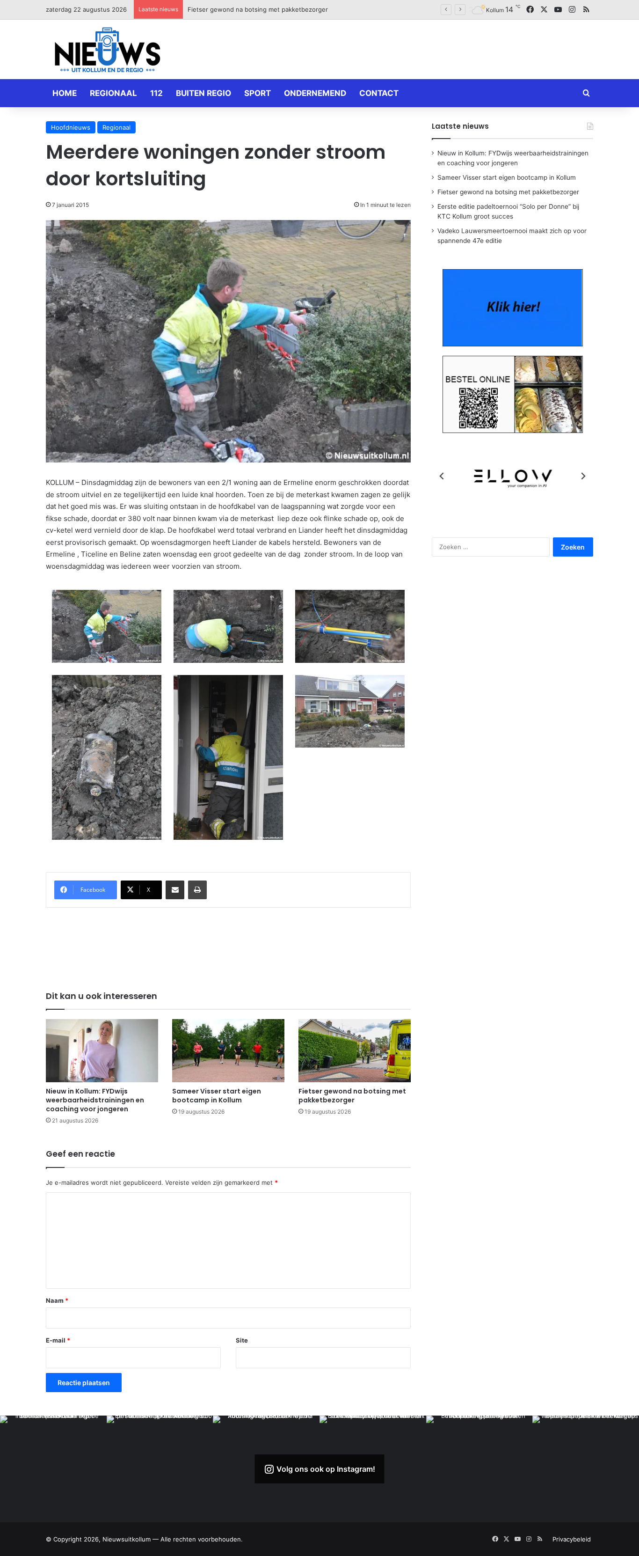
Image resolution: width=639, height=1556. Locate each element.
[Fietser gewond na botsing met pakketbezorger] (354, 1050)
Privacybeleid (571, 1539)
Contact (379, 93)
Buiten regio (203, 93)
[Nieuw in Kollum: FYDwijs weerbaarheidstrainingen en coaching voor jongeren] (102, 1050)
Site (242, 1340)
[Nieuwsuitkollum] (107, 51)
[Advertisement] (413, 47)
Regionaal (113, 93)
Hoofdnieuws (70, 127)
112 (156, 93)
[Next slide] (583, 476)
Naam (57, 1300)
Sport (257, 93)
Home (64, 93)
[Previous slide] (442, 476)
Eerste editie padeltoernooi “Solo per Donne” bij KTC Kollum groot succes (295, 9)
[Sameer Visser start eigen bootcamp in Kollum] (228, 1050)
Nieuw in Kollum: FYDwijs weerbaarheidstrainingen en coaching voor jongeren (95, 1100)
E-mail (58, 1340)
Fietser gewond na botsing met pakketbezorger (352, 1095)
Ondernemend (315, 93)
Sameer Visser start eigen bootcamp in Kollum (216, 1095)
